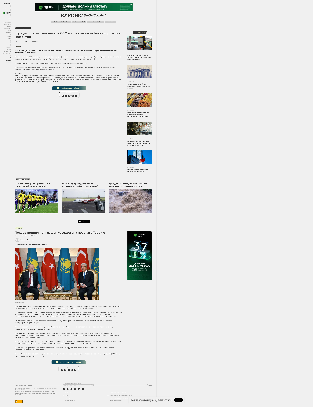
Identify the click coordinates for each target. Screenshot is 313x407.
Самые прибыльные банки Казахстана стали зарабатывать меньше (138, 86)
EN (8, 8)
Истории (9, 18)
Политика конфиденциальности (118, 392)
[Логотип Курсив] (7, 3)
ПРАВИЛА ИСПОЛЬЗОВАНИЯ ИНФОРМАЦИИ (119, 398)
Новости (9, 17)
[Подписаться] (92, 385)
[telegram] (68, 389)
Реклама (9, 49)
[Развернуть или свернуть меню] (10, 43)
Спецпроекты (7, 51)
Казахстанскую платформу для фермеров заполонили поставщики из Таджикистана (138, 114)
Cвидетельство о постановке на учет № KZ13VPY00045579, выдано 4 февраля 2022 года (34, 391)
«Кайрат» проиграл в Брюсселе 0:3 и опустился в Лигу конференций (32, 185)
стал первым (101, 348)
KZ (10, 8)
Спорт (9, 34)
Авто (10, 20)
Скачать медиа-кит (70, 400)
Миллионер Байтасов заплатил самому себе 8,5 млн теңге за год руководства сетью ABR (138, 143)
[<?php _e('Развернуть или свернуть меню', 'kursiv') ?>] (10, 58)
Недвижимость (96, 22)
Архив (9, 38)
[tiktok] (75, 389)
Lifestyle (9, 26)
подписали (45, 348)
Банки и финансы (61, 22)
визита (18, 337)
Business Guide (7, 24)
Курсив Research (7, 22)
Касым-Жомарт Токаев (22, 244)
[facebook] (83, 389)
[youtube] (71, 389)
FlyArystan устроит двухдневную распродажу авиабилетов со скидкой (80, 185)
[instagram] (64, 389)
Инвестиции (79, 22)
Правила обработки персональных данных (121, 395)
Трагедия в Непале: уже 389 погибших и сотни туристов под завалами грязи (128, 185)
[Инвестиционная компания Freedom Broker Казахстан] (7, 13)
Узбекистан (8, 62)
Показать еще (84, 221)
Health (9, 30)
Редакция (8, 47)
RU (6, 8)
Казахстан (8, 60)
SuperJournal (7, 28)
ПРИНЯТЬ (179, 400)
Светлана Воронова (27, 240)
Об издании (68, 392)
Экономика (8, 32)
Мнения (9, 36)
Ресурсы (111, 22)
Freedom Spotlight (6, 53)
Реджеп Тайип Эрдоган (35, 244)
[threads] (79, 389)
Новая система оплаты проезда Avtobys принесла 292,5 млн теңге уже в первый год (139, 57)
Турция (18, 46)
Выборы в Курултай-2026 (116, 400)
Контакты (67, 398)
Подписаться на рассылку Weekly (72, 383)
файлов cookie (154, 401)
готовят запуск (67, 354)
